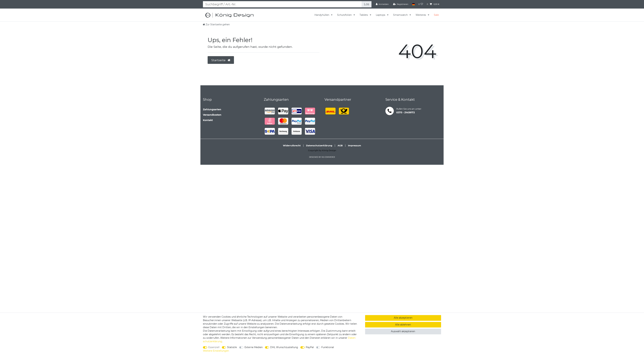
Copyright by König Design (322, 150)
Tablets (364, 14)
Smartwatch (400, 14)
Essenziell (214, 347)
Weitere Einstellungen (216, 350)
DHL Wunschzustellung (284, 347)
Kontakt (208, 120)
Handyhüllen (322, 14)
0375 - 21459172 (405, 112)
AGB (340, 145)
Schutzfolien (344, 14)
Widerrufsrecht (292, 145)
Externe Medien (254, 347)
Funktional (327, 347)
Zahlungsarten (212, 109)
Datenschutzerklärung (319, 145)
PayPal (310, 347)
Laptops (381, 14)
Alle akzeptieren (403, 317)
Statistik (232, 347)
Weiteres (421, 14)
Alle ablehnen (403, 324)
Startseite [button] (218, 60)
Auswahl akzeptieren (403, 331)
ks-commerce (328, 157)
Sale (436, 14)
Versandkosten (212, 114)
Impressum (354, 145)
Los (366, 4)
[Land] (413, 4)
